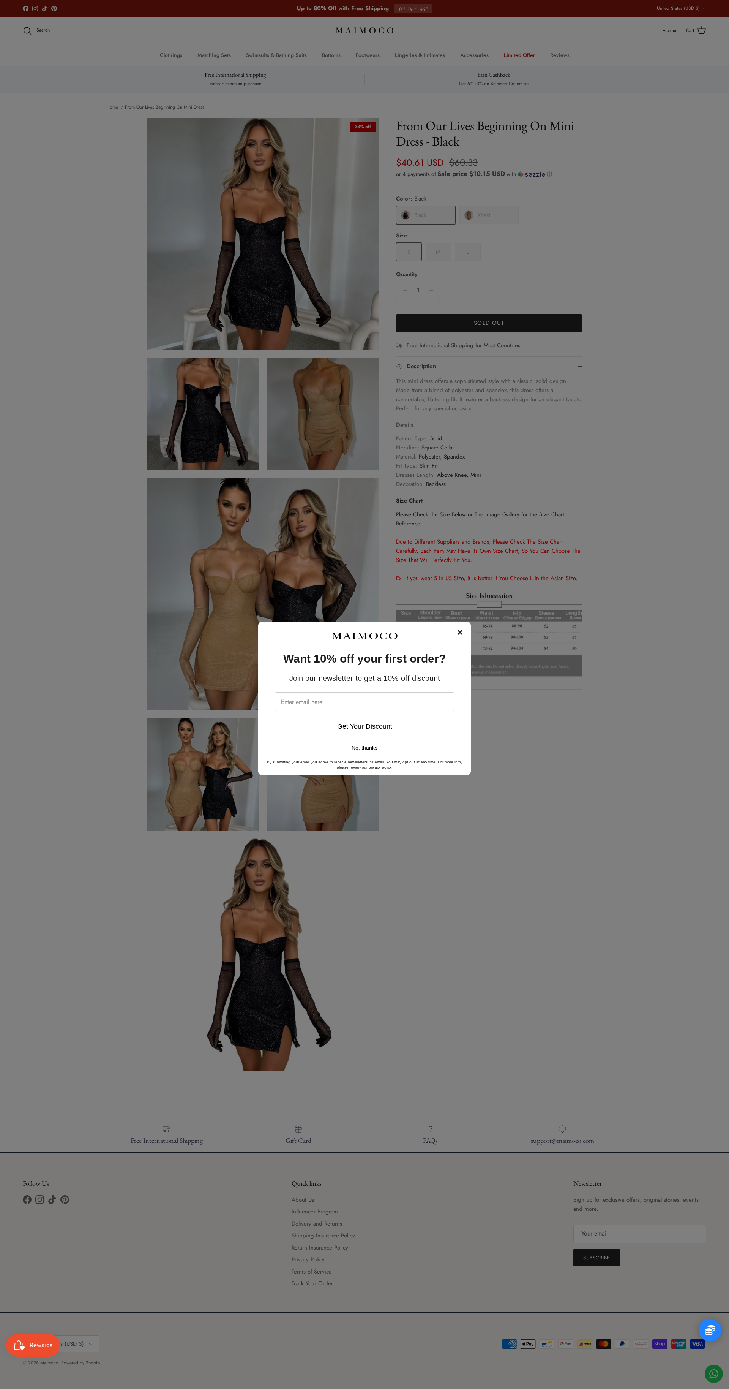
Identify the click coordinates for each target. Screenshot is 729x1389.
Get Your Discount (364, 726)
